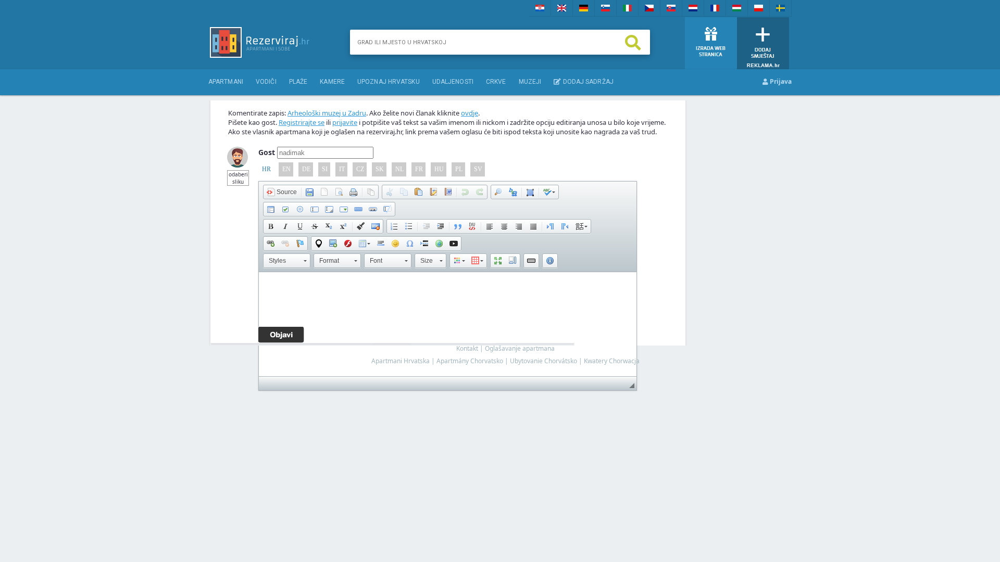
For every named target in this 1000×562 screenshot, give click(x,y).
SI (325, 169)
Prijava (780, 81)
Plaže (298, 81)
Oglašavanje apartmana (520, 348)
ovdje (469, 113)
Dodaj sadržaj (587, 81)
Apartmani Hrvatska (400, 360)
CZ (360, 169)
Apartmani (225, 81)
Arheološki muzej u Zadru (327, 113)
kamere (332, 81)
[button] (282, 192)
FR (419, 169)
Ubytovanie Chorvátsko (543, 360)
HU (439, 169)
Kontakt (467, 348)
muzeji (530, 81)
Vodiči (266, 81)
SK (380, 169)
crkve (496, 81)
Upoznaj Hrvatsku (388, 81)
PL (459, 169)
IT (342, 169)
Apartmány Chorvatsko (469, 360)
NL (399, 169)
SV (478, 169)
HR (266, 169)
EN (286, 169)
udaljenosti (452, 81)
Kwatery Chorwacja (612, 360)
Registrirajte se (301, 122)
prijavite (344, 122)
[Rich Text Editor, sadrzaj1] (447, 324)
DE (306, 169)
